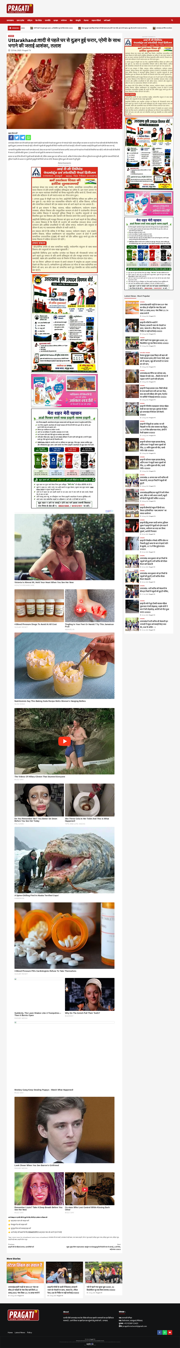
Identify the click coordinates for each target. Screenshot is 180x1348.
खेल (71, 20)
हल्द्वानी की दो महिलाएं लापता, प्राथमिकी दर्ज (21, 1245)
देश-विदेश (38, 20)
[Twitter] (16, 137)
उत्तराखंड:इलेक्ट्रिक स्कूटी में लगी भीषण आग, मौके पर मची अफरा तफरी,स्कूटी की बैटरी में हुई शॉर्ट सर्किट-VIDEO (154, 495)
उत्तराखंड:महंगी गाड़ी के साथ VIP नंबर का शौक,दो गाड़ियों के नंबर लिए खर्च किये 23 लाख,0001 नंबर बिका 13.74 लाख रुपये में (108, 28)
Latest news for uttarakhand (21, 1237)
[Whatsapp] (28, 137)
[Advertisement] (100, 8)
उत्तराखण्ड (10, 20)
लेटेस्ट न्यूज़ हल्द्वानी (87, 1237)
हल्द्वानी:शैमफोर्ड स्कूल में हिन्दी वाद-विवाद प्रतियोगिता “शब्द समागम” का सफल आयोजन (153, 510)
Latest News (20, 1332)
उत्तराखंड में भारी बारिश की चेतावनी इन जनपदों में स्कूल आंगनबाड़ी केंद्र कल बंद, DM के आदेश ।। (154, 624)
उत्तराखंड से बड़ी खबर (66, 1237)
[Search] (172, 20)
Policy (29, 1332)
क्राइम (56, 20)
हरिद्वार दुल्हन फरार (107, 1237)
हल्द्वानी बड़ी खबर (12, 1239)
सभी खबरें (107, 20)
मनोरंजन (64, 20)
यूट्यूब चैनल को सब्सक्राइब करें (21, 1228)
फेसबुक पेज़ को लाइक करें (19, 1224)
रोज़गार (86, 20)
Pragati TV (26, 50)
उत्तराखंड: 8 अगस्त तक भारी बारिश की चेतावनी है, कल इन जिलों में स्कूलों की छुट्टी (154, 480)
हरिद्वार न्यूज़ (116, 1237)
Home (10, 1332)
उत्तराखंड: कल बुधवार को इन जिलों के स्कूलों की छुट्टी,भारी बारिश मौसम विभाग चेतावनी (153, 576)
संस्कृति (78, 20)
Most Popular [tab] (143, 296)
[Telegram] (22, 137)
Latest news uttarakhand (39, 1237)
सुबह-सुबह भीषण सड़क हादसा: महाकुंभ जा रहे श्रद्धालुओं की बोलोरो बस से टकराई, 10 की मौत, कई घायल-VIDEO (93, 1246)
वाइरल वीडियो (96, 20)
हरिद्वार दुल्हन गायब (97, 1237)
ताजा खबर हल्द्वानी (77, 1237)
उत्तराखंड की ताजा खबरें (54, 1237)
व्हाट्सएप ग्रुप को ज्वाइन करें (20, 1220)
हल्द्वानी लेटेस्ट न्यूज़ (22, 1239)
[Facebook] (11, 137)
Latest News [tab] (130, 296)
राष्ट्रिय (29, 20)
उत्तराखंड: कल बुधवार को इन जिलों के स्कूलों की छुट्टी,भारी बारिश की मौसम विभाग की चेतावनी (153, 561)
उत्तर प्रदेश (20, 20)
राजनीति (47, 20)
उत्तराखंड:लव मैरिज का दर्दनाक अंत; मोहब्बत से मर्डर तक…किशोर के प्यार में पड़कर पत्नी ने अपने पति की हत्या (40, 28)
